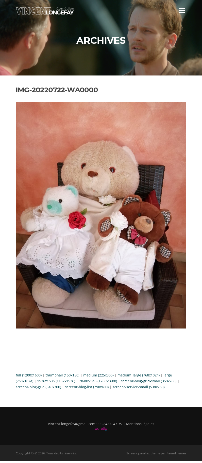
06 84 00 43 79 (110, 423)
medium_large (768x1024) (139, 375)
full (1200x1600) (29, 375)
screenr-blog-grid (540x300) (38, 387)
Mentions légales (140, 423)
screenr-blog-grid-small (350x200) (148, 381)
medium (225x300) (98, 375)
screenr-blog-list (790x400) (87, 387)
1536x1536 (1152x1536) (56, 381)
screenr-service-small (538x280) (139, 387)
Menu (182, 10)
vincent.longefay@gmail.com (71, 423)
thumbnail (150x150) (62, 375)
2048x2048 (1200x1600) (98, 381)
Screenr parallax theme (143, 453)
